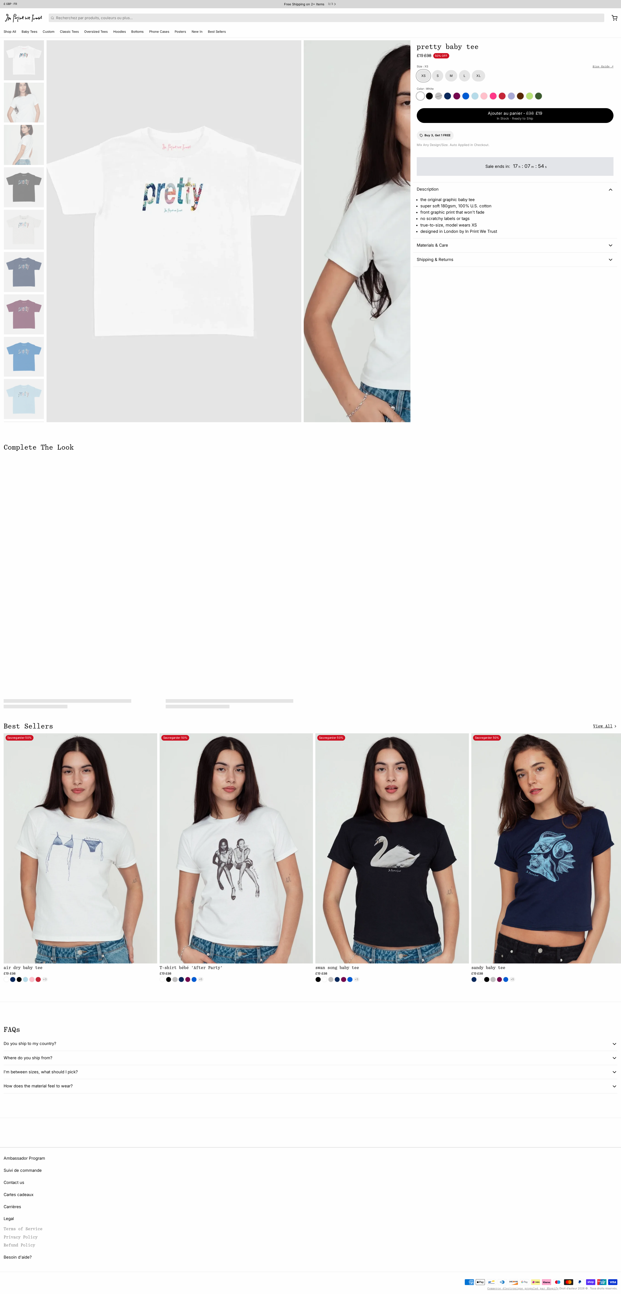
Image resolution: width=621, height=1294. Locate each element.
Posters (180, 31)
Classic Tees (69, 31)
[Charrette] (612, 18)
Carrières (12, 1206)
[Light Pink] (484, 96)
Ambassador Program (24, 1158)
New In (197, 31)
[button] (515, 115)
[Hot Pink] (493, 96)
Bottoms (137, 31)
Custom (48, 31)
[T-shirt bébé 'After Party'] (236, 848)
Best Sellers (217, 31)
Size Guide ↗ (603, 66)
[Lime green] (529, 96)
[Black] (429, 96)
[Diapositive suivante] (403, 230)
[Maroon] (456, 96)
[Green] (538, 96)
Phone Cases (159, 31)
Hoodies (119, 31)
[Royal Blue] (465, 96)
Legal (9, 1218)
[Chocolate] (520, 96)
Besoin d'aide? (18, 1257)
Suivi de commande (23, 1170)
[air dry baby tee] (80, 848)
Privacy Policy (21, 1237)
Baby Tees (29, 31)
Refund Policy (19, 1245)
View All (603, 726)
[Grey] (438, 96)
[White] (420, 96)
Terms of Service (23, 1229)
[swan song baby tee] (392, 848)
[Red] (502, 96)
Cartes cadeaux (18, 1194)
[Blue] (475, 96)
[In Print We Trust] (23, 18)
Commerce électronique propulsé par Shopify (523, 1288)
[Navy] (447, 96)
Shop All (10, 31)
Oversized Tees (96, 31)
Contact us (14, 1182)
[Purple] (511, 96)
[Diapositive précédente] (54, 230)
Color (425, 88)
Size (422, 66)
